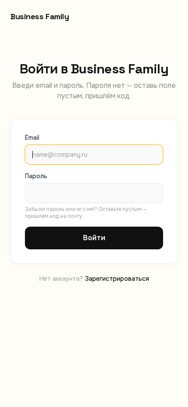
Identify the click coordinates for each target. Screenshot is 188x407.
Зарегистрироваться (117, 279)
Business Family (39, 16)
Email (32, 137)
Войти (94, 237)
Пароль (36, 176)
